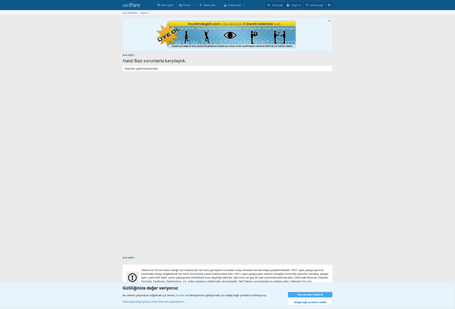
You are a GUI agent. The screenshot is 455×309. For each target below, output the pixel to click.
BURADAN (197, 277)
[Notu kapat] (328, 21)
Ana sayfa (167, 5)
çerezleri (180, 295)
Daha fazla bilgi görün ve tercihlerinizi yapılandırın (153, 301)
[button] (193, 5)
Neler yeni (209, 5)
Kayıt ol (144, 12)
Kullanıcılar (234, 5)
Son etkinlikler (130, 12)
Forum (187, 5)
